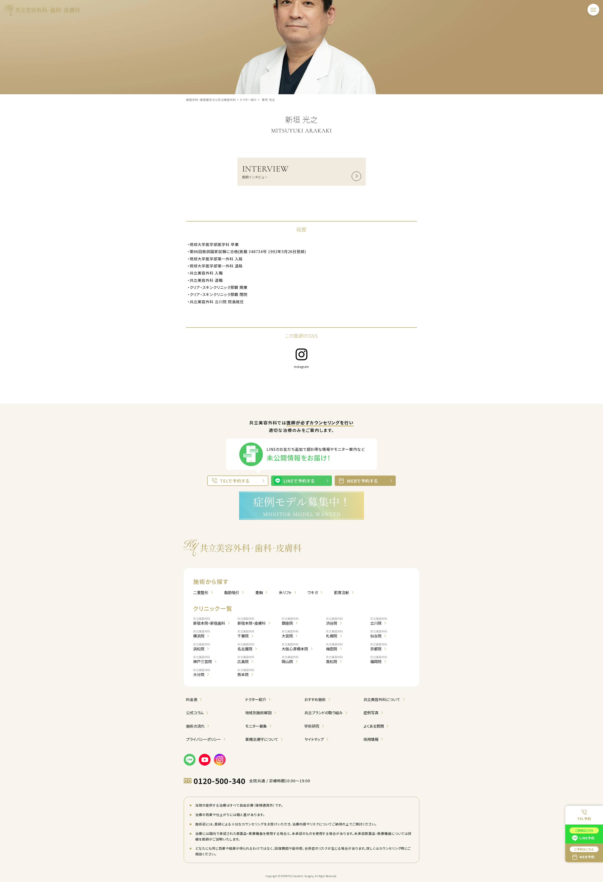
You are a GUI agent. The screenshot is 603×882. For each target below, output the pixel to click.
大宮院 (290, 633)
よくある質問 (373, 726)
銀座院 (290, 621)
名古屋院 (245, 646)
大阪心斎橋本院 (295, 646)
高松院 (334, 659)
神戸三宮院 (202, 659)
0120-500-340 (219, 780)
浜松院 (201, 646)
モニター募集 (256, 726)
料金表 (191, 699)
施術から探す (210, 581)
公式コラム (195, 712)
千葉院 (245, 633)
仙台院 (378, 633)
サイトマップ (314, 739)
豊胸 (259, 592)
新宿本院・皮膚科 (251, 621)
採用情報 (371, 739)
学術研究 (311, 726)
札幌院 (334, 633)
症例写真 (371, 712)
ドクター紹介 (255, 699)
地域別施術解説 (258, 712)
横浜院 (201, 633)
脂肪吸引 (231, 592)
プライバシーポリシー (203, 739)
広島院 (245, 659)
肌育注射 (341, 592)
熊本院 (245, 672)
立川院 (378, 621)
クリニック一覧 (212, 608)
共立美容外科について (381, 699)
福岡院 (378, 659)
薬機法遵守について (261, 739)
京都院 (378, 646)
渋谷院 (334, 621)
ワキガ (313, 592)
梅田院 (334, 646)
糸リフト (285, 592)
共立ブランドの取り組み (323, 712)
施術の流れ (195, 726)
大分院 (201, 672)
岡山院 (290, 659)
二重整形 (200, 592)
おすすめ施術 (315, 699)
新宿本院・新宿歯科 (209, 621)
